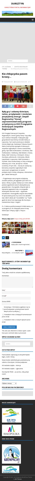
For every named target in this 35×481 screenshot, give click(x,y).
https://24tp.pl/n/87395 (22, 219)
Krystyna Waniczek (21, 82)
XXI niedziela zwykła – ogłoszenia (12, 368)
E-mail (4, 296)
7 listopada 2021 (8, 82)
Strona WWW (6, 301)
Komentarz (5, 276)
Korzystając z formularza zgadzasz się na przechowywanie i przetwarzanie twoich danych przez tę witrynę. (17, 309)
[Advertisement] (17, 40)
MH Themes (18, 479)
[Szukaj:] (17, 61)
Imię (3, 290)
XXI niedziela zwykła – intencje (11, 365)
